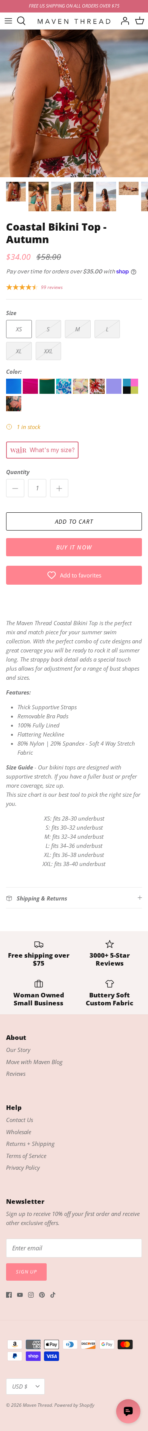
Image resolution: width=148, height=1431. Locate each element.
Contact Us (19, 1120)
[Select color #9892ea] (114, 391)
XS (19, 329)
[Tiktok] (53, 1295)
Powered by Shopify (74, 1405)
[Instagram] (31, 1295)
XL (19, 351)
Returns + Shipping (30, 1143)
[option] (74, 103)
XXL (48, 351)
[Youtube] (20, 1295)
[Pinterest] (42, 1295)
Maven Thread (37, 1405)
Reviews (15, 1073)
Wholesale (18, 1132)
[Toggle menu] (8, 20)
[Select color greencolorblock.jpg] (47, 391)
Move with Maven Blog (34, 1062)
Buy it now (74, 547)
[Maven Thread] (74, 21)
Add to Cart (74, 521)
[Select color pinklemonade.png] (81, 391)
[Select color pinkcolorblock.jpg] (31, 391)
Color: (14, 371)
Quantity (18, 472)
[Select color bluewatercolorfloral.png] (64, 391)
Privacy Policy (23, 1167)
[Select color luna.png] (13, 409)
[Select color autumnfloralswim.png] (98, 391)
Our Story (18, 1049)
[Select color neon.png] (130, 391)
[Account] (123, 20)
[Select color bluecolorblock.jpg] (14, 391)
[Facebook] (9, 1295)
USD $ (19, 1386)
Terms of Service (26, 1155)
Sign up (26, 1271)
